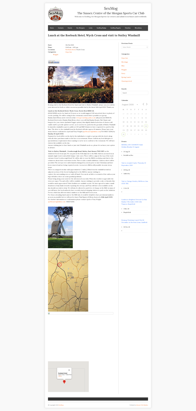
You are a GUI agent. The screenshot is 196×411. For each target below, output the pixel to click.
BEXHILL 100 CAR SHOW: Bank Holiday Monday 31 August (132, 146)
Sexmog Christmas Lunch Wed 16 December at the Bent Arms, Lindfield (134, 221)
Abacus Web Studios (142, 405)
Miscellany (138, 28)
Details (60, 376)
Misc (123, 66)
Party (123, 73)
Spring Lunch (126, 77)
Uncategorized (126, 81)
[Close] (69, 370)
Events (70, 28)
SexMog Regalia (115, 28)
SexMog (61, 405)
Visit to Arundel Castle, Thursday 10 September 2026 (133, 164)
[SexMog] (55, 20)
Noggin (55, 54)
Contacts (60, 28)
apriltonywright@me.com (91, 131)
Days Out (69, 52)
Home (52, 28)
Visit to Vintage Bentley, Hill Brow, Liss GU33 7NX (134, 182)
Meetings (124, 62)
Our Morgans (80, 28)
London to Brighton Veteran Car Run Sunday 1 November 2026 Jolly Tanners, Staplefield (134, 202)
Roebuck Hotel (71, 50)
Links (90, 28)
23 (146, 126)
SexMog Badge (101, 28)
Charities (128, 28)
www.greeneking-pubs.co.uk (85, 118)
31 (123, 134)
